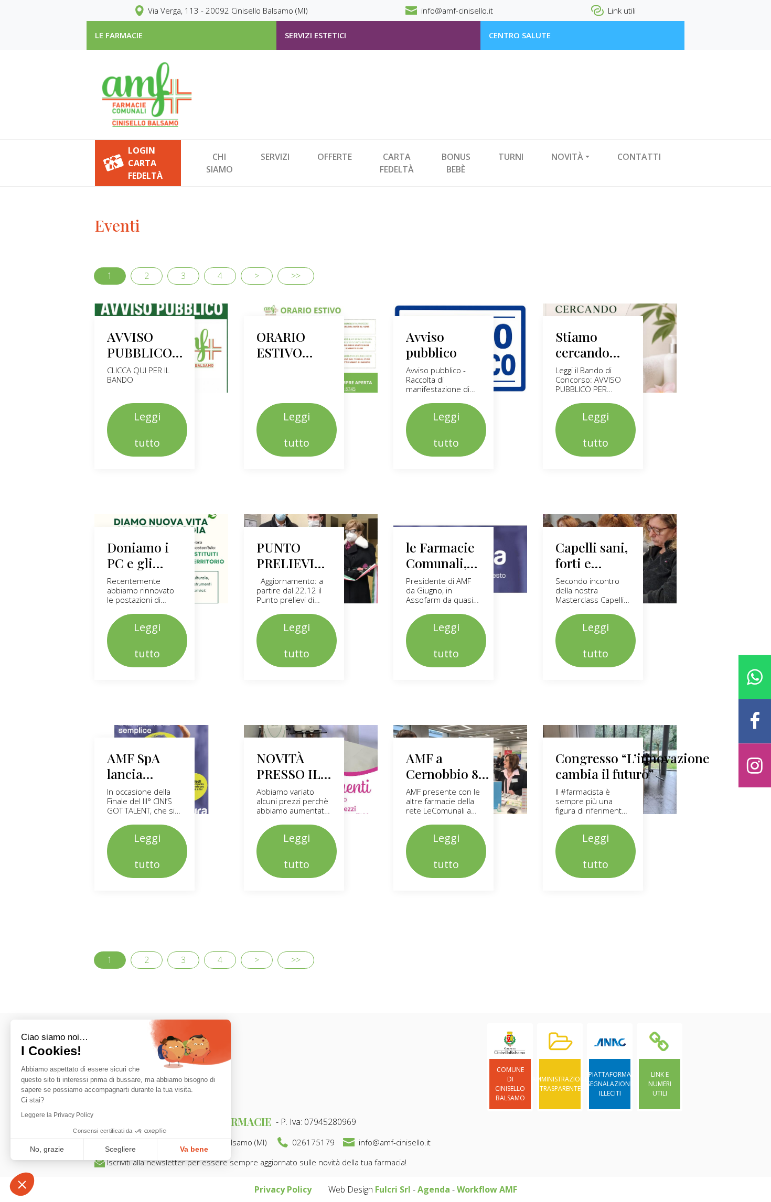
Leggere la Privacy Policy (57, 1115)
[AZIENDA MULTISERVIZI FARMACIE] (146, 94)
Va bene (194, 1149)
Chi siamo (219, 163)
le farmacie (119, 35)
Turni (510, 157)
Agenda (433, 1189)
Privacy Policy (283, 1189)
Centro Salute (520, 35)
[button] (22, 1184)
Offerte (334, 157)
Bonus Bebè (456, 163)
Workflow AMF (487, 1189)
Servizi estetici (315, 35)
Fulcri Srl (393, 1189)
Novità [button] (567, 157)
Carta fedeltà (397, 163)
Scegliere (120, 1149)
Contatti (639, 157)
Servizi (275, 157)
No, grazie (47, 1149)
